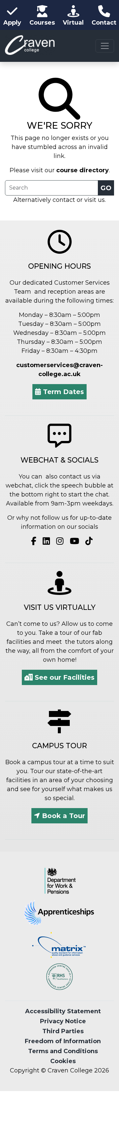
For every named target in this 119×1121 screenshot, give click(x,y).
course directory (82, 170)
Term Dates (62, 392)
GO (105, 188)
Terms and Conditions (63, 1051)
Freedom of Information (63, 1041)
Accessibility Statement (63, 1011)
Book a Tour (62, 816)
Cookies (63, 1061)
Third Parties (63, 1031)
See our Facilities (64, 677)
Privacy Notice (63, 1021)
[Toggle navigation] (105, 46)
